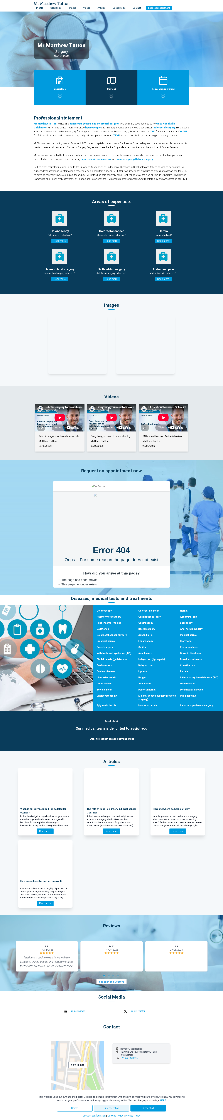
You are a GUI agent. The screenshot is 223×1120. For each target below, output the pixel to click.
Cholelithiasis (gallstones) (112, 659)
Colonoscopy (104, 610)
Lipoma (142, 671)
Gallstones (103, 628)
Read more (60, 240)
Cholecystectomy (107, 695)
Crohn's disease (106, 671)
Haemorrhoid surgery (109, 616)
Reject (74, 1108)
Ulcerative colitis (106, 677)
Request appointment (159, 8)
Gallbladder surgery (149, 616)
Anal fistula (144, 683)
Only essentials (111, 1108)
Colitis (142, 647)
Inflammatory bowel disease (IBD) (199, 677)
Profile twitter (137, 1011)
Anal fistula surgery (191, 628)
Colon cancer (104, 683)
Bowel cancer (104, 689)
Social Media (119, 8)
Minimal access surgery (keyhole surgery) (157, 697)
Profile (39, 8)
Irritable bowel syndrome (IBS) (114, 653)
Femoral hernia (146, 689)
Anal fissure (145, 653)
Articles (101, 8)
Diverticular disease (191, 689)
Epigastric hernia (106, 705)
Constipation (187, 665)
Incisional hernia (147, 705)
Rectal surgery (146, 628)
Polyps (142, 677)
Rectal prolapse (189, 647)
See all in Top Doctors (111, 981)
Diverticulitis (187, 683)
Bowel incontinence (191, 659)
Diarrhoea (185, 641)
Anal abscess (104, 665)
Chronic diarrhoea (190, 653)
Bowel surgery (105, 647)
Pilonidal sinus (188, 695)
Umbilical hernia (106, 641)
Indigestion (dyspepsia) (151, 659)
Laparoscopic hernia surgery (196, 705)
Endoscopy (186, 622)
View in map (77, 1064)
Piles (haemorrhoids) (109, 622)
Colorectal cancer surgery (112, 635)
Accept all (148, 1108)
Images (72, 8)
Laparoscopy (145, 641)
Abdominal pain (188, 616)
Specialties (55, 8)
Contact (137, 8)
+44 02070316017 (129, 1058)
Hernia (184, 610)
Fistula (184, 671)
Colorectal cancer (148, 610)
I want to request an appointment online (111, 738)
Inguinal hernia (188, 635)
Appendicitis (145, 635)
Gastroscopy (145, 622)
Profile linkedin (77, 1011)
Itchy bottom (145, 665)
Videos (86, 8)
